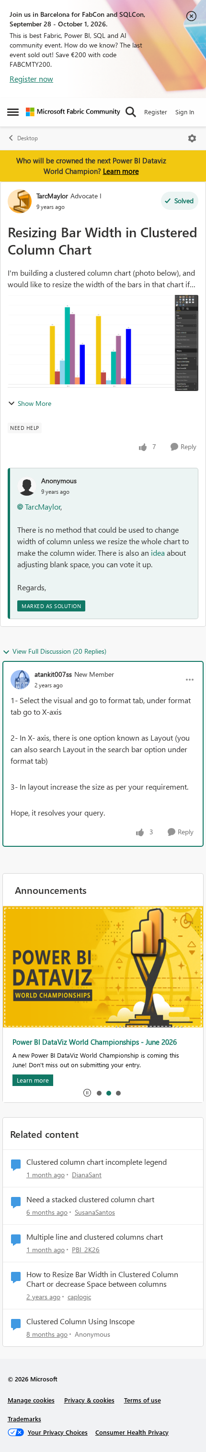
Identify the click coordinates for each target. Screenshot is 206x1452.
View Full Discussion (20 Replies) (59, 651)
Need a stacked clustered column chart (90, 1199)
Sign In (184, 112)
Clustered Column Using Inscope (80, 1321)
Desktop (27, 138)
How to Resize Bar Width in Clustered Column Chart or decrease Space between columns (102, 1279)
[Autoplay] (87, 1093)
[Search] (131, 112)
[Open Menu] (192, 138)
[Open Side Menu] (12, 112)
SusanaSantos (95, 1212)
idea (159, 553)
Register (155, 112)
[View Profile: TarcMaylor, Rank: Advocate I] (20, 201)
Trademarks (24, 1419)
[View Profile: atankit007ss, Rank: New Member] (20, 679)
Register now (31, 78)
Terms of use (142, 1400)
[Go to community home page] (73, 112)
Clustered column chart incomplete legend (96, 1162)
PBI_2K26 (86, 1249)
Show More (34, 403)
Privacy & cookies (89, 1400)
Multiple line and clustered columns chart (94, 1237)
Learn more (121, 171)
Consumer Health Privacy (132, 1432)
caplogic (79, 1296)
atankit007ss (53, 674)
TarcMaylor (52, 195)
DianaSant (87, 1174)
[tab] (98, 1093)
